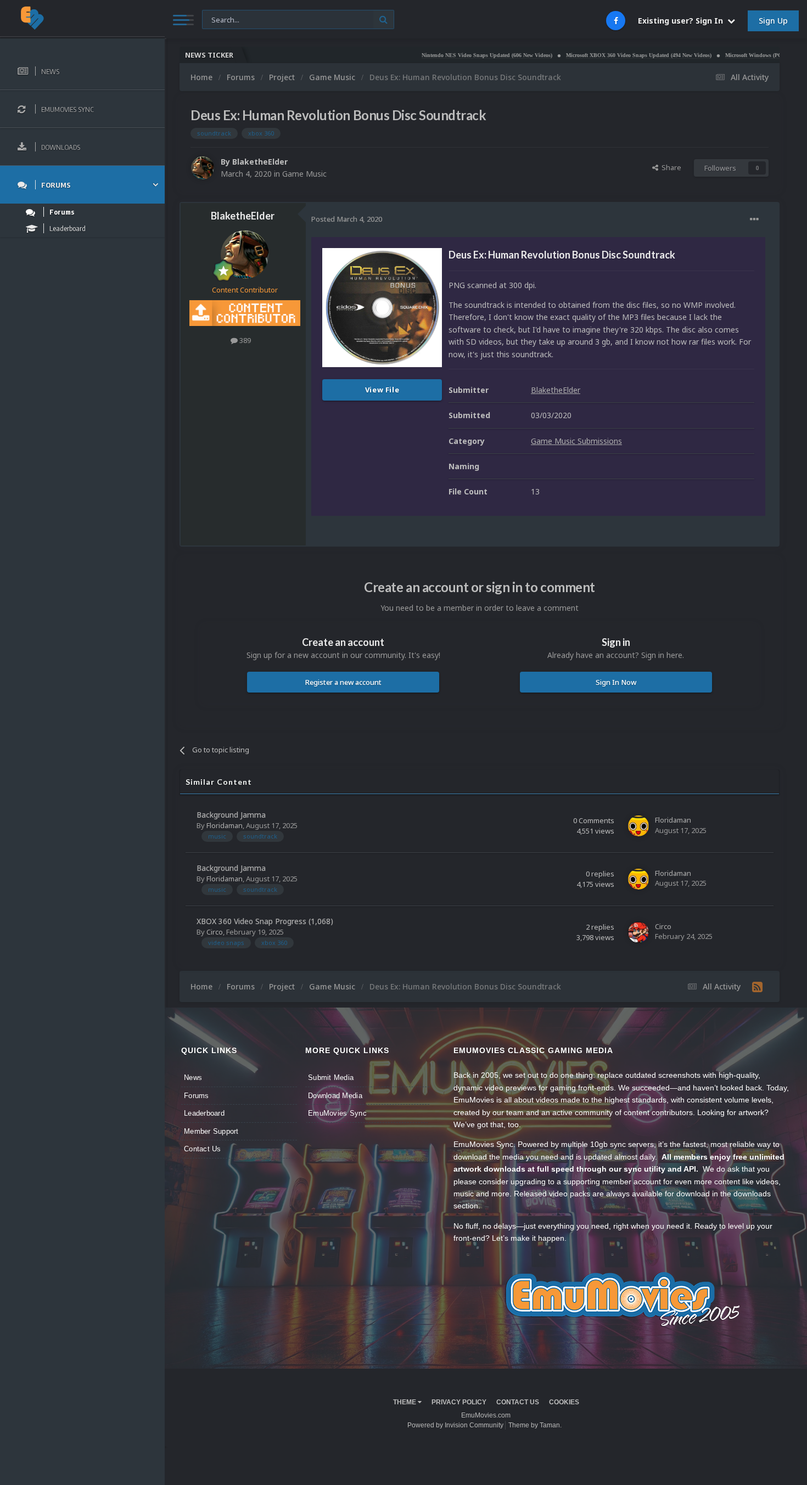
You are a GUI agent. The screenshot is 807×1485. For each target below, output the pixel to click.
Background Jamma (231, 814)
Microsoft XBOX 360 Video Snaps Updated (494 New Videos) (597, 55)
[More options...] (754, 219)
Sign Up (773, 20)
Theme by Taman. (535, 1425)
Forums (196, 1096)
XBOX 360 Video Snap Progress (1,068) (265, 921)
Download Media (335, 1096)
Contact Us (202, 1149)
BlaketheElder (260, 161)
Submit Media (331, 1077)
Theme (405, 1402)
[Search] (383, 19)
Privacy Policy (458, 1402)
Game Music (304, 173)
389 (244, 340)
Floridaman (224, 825)
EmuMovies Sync (337, 1113)
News (193, 1077)
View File (382, 390)
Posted (346, 219)
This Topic (225, 19)
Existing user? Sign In (682, 20)
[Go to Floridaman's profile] (638, 826)
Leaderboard (204, 1113)
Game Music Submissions (576, 441)
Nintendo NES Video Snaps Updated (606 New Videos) (445, 55)
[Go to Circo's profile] (638, 932)
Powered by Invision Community (455, 1425)
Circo (214, 932)
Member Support (211, 1131)
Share (669, 167)
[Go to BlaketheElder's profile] (202, 168)
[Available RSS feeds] (757, 986)
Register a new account (343, 682)
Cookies (564, 1402)
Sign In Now (616, 682)
